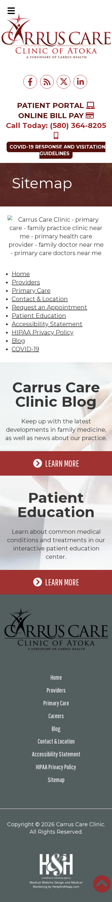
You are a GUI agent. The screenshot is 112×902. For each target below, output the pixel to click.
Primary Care (31, 290)
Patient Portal (51, 105)
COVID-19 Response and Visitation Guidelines (57, 150)
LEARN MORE (62, 463)
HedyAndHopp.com (65, 886)
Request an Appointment (49, 307)
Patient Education (39, 315)
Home (21, 273)
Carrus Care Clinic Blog (56, 394)
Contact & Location (40, 299)
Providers (26, 282)
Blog (18, 340)
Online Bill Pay (52, 115)
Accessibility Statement (47, 324)
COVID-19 (25, 349)
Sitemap (56, 779)
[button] (11, 11)
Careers (56, 715)
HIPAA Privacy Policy (42, 332)
